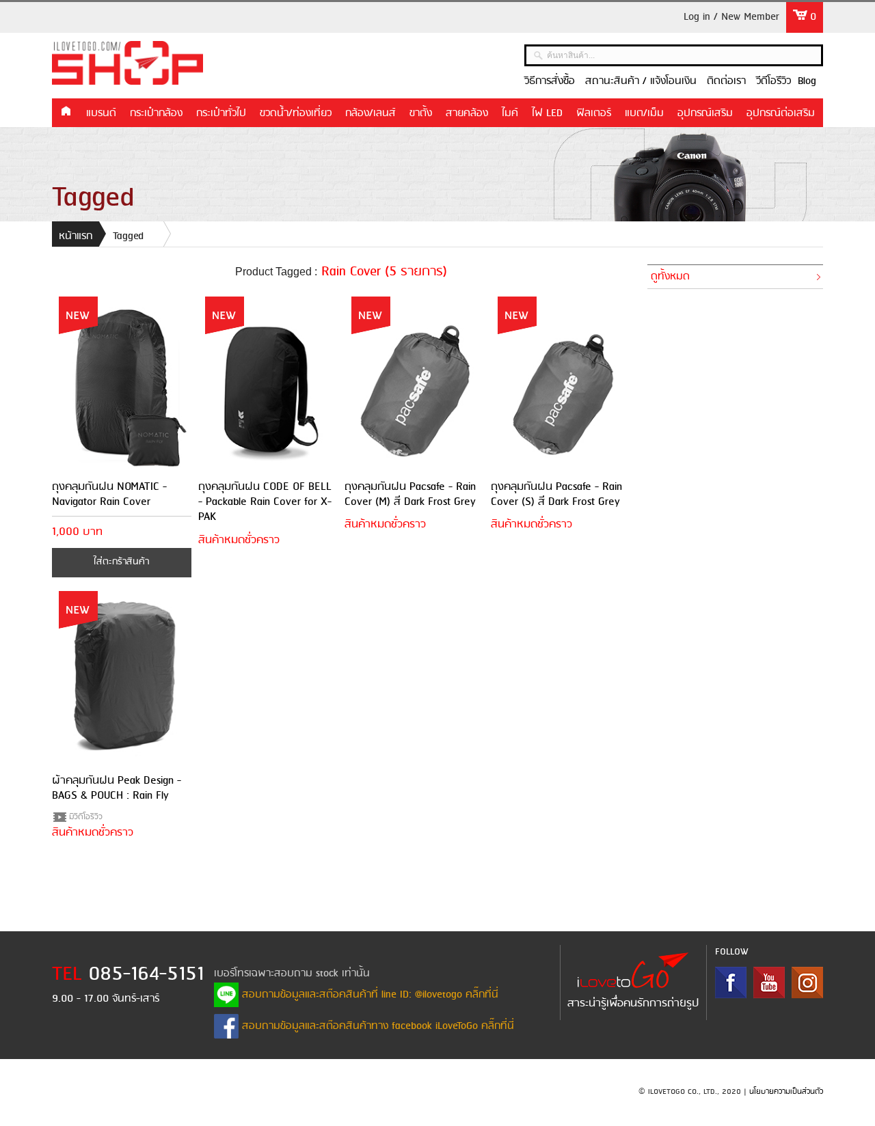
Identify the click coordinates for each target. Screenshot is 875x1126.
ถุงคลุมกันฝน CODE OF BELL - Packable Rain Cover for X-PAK (265, 502)
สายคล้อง (467, 113)
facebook (730, 982)
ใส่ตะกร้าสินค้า (121, 562)
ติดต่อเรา (726, 81)
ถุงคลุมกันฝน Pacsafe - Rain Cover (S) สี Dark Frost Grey (556, 494)
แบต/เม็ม (644, 113)
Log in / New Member (731, 17)
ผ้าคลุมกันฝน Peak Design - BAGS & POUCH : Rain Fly (116, 788)
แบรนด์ (101, 113)
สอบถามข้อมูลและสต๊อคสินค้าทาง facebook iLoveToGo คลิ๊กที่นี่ (376, 1026)
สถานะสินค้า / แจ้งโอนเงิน (641, 81)
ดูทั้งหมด (670, 277)
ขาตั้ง (420, 113)
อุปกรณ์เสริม (705, 113)
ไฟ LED (547, 113)
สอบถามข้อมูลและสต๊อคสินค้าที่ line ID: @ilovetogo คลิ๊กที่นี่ (368, 995)
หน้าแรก (65, 112)
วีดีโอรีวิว (773, 81)
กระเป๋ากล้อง (156, 113)
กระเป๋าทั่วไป (221, 113)
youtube (769, 982)
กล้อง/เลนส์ (370, 113)
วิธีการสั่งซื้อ (549, 81)
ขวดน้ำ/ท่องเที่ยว (296, 113)
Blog (807, 81)
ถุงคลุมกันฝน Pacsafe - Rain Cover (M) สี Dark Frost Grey (410, 494)
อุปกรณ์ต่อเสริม (780, 113)
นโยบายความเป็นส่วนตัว (786, 1092)
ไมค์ (510, 113)
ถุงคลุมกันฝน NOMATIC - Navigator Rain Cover (109, 494)
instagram (807, 982)
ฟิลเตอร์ (593, 113)
